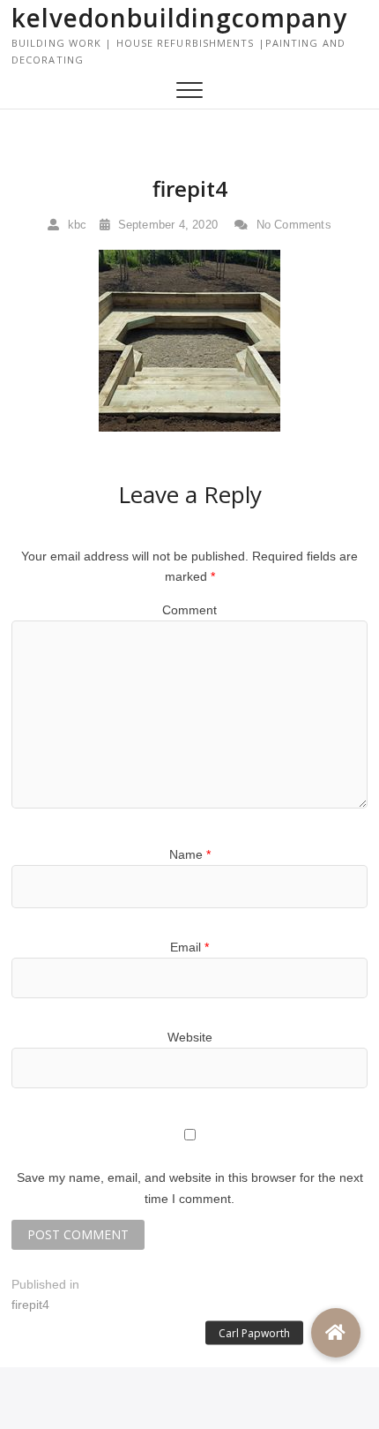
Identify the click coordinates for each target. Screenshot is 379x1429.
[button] (335, 1333)
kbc (74, 224)
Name (190, 854)
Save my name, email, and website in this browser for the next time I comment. (190, 1188)
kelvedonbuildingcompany (179, 17)
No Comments (291, 224)
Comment (189, 610)
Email (189, 947)
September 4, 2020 (166, 224)
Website (189, 1037)
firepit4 (189, 188)
